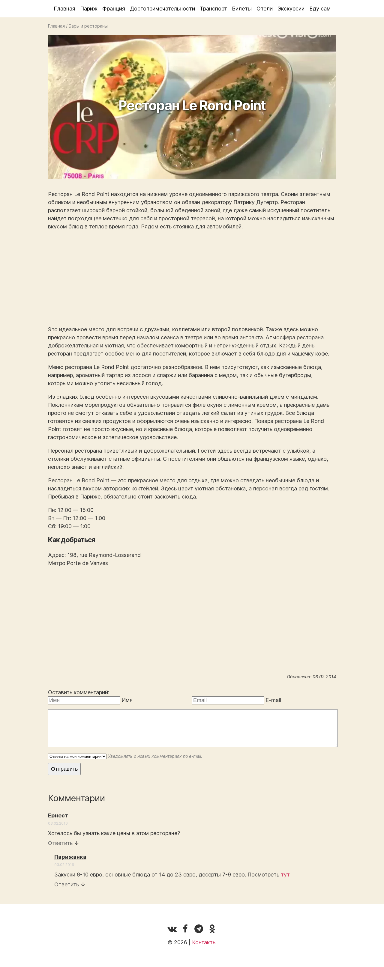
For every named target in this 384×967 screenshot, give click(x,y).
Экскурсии (291, 8)
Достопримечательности (162, 8)
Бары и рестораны (88, 25)
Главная (64, 8)
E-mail (273, 700)
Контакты (204, 942)
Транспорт (213, 8)
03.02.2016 (58, 823)
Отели (264, 8)
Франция (113, 8)
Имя (127, 700)
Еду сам (320, 8)
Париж (89, 8)
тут (285, 874)
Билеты (242, 8)
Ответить (60, 843)
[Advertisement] (192, 278)
